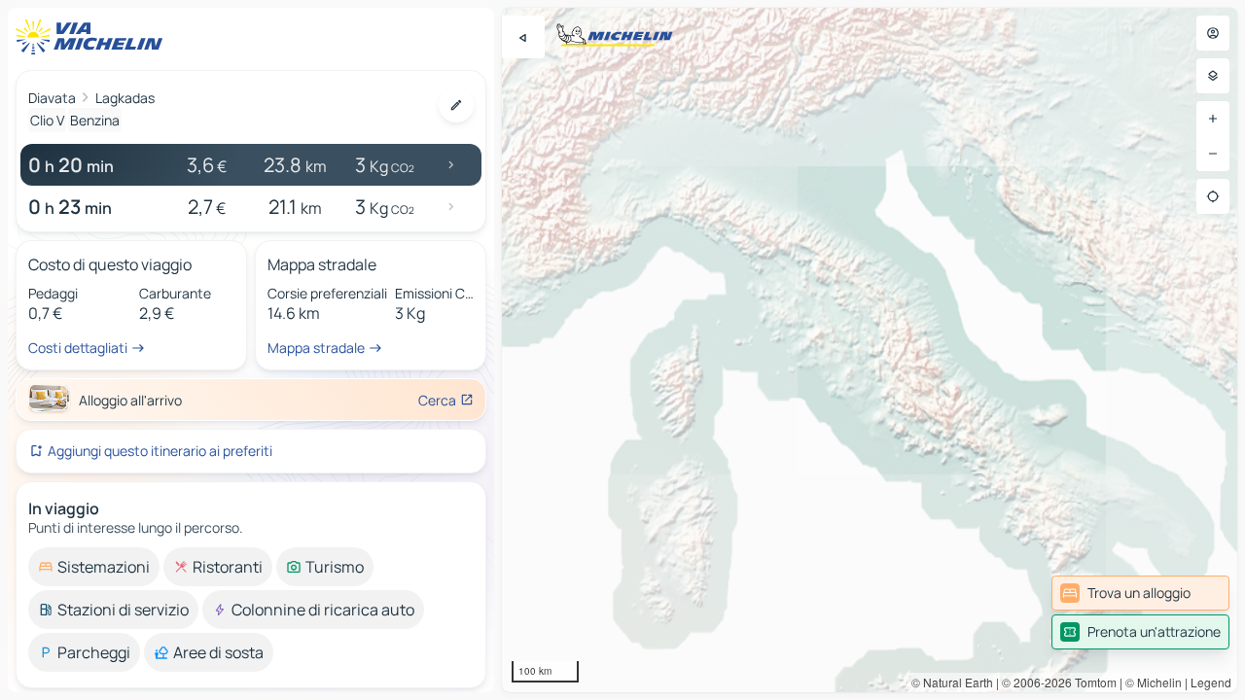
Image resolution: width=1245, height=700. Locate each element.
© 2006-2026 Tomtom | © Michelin (1092, 682)
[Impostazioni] (1212, 75)
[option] (94, 566)
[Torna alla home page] (93, 37)
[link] (1140, 593)
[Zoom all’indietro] (1212, 153)
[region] (869, 350)
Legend (1211, 682)
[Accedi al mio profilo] (1212, 33)
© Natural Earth (952, 682)
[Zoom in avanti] (1212, 118)
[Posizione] (1212, 196)
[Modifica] (456, 105)
